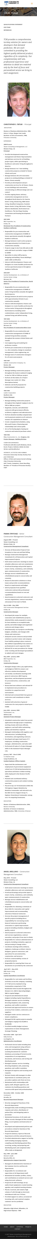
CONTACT (17, 1229)
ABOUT (12, 1227)
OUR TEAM (7, 27)
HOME (6, 1227)
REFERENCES (7, 30)
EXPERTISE (20, 1227)
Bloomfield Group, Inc (23, 1236)
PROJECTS (28, 1227)
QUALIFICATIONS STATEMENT (13, 24)
